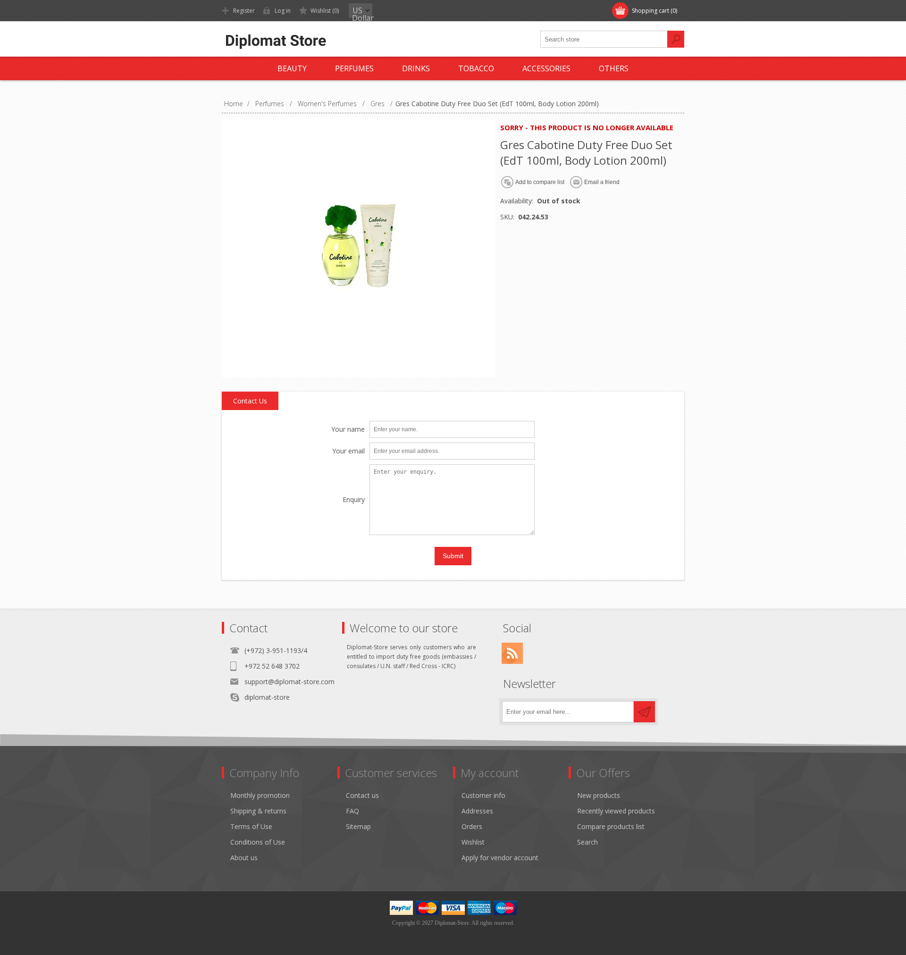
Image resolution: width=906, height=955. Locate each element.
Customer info (483, 795)
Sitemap (358, 826)
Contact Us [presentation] (250, 400)
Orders (471, 826)
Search (587, 842)
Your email (348, 451)
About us (244, 857)
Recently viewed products (616, 810)
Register (244, 11)
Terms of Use (251, 826)
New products (598, 795)
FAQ (352, 810)
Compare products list (611, 826)
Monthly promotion (260, 795)
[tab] (250, 401)
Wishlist (473, 842)
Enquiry (354, 500)
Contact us (362, 795)
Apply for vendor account (499, 857)
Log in (283, 11)
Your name (348, 430)
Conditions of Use (257, 842)
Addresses (477, 810)
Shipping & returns (258, 810)
